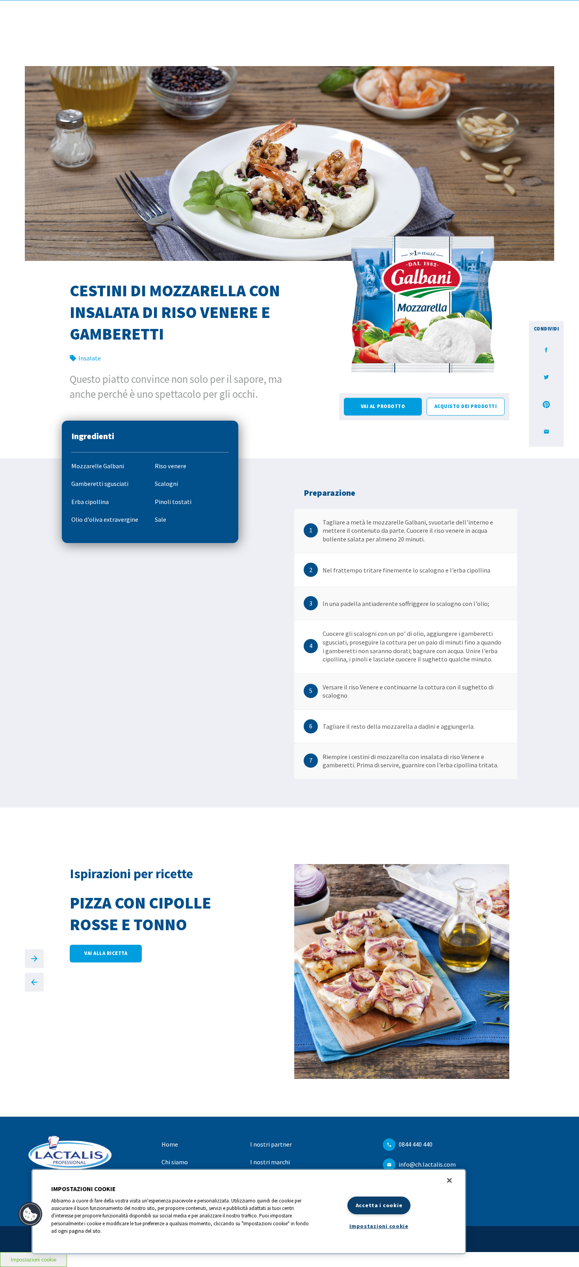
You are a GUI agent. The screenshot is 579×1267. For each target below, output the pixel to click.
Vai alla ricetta (105, 953)
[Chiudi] (449, 1180)
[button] (30, 1214)
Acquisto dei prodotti (465, 406)
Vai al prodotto (383, 406)
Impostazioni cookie (33, 1260)
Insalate (89, 358)
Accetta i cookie (379, 1205)
